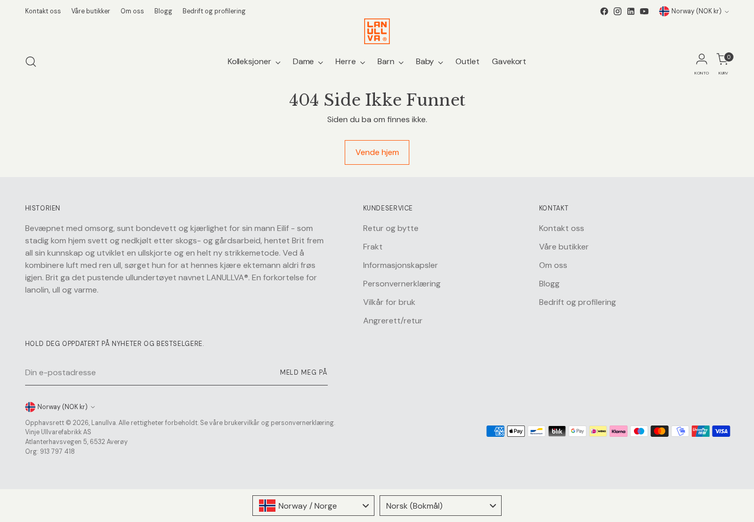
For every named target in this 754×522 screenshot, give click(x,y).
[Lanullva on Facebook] (604, 11)
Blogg (549, 283)
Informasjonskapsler (400, 265)
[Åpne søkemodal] (31, 61)
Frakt (373, 246)
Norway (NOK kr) (696, 11)
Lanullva (103, 423)
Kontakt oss (561, 228)
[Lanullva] (377, 31)
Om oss (553, 265)
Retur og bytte (391, 228)
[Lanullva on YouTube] (644, 11)
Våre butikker (564, 246)
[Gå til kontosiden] (701, 61)
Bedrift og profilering (577, 302)
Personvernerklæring (402, 283)
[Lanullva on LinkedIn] (631, 11)
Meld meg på (304, 373)
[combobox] (313, 505)
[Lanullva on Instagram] (617, 11)
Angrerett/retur (393, 320)
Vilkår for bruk (389, 302)
